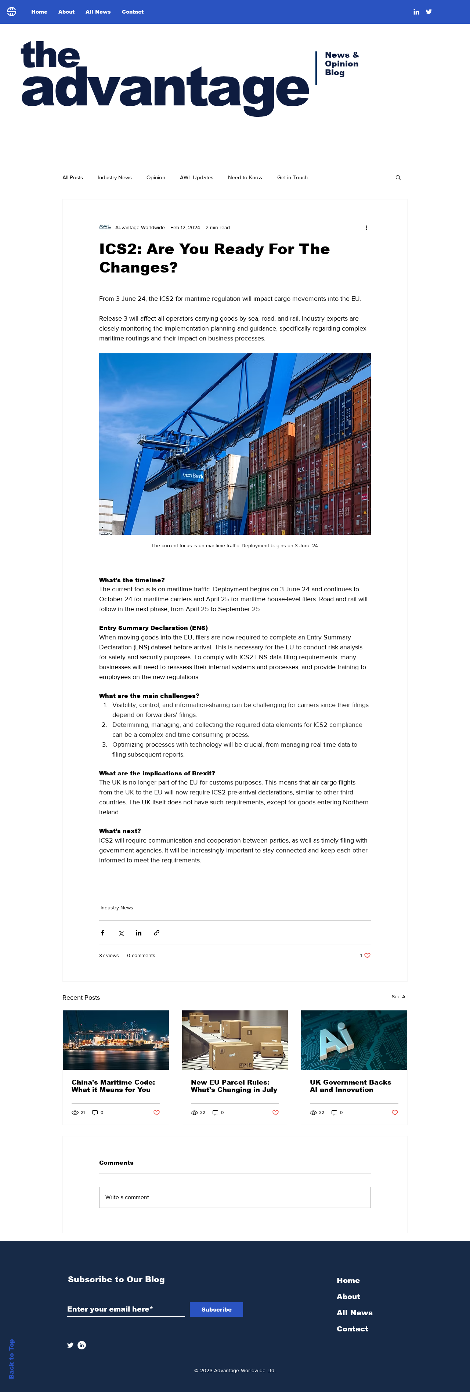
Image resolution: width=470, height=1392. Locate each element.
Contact (352, 1329)
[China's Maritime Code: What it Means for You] (116, 1040)
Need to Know (245, 177)
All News (355, 1313)
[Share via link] (156, 932)
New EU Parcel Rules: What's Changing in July (234, 1086)
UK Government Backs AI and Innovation (350, 1086)
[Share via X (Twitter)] (120, 932)
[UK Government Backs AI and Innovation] (354, 1040)
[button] (398, 177)
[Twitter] (429, 12)
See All (400, 996)
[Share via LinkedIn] (138, 932)
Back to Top (11, 1359)
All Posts (72, 177)
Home (348, 1280)
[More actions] (366, 227)
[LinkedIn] (416, 12)
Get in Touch (292, 177)
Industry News (115, 177)
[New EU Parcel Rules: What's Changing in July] (235, 1040)
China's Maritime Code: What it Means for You (113, 1086)
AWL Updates (196, 177)
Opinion (156, 177)
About (348, 1296)
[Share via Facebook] (102, 932)
